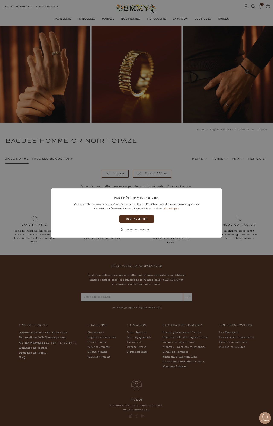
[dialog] (136, 213)
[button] (136, 229)
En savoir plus (171, 208)
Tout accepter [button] (136, 219)
